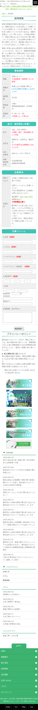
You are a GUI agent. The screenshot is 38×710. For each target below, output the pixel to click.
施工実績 (4, 663)
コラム (5, 576)
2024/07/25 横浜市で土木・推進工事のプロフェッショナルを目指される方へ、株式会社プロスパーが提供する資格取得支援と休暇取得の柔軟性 (19, 545)
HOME (3, 13)
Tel (16, 707)
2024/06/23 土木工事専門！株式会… (12, 600)
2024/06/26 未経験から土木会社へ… (12, 593)
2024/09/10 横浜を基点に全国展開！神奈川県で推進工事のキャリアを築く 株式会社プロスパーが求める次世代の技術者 (19, 481)
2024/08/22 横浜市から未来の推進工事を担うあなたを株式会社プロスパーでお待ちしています (19, 512)
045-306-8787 (26, 197)
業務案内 (4, 657)
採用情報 (4, 669)
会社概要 (4, 675)
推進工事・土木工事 (10, 636)
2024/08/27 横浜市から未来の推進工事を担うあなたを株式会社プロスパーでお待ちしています (19, 502)
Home (8, 707)
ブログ (3, 686)
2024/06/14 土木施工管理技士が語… (12, 622)
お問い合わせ (6, 680)
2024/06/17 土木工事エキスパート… (12, 615)
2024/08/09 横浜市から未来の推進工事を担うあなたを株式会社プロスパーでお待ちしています (19, 532)
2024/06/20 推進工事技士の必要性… (12, 608)
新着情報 (6, 580)
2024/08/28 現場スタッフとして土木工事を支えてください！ (19, 492)
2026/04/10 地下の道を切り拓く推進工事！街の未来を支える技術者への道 (19, 460)
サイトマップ (6, 692)
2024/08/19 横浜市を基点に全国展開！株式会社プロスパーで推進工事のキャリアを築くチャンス (19, 522)
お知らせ (6, 572)
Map (23, 707)
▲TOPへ (19, 646)
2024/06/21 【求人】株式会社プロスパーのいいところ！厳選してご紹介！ (18, 557)
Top (31, 707)
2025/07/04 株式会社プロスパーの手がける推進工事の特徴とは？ (19, 470)
